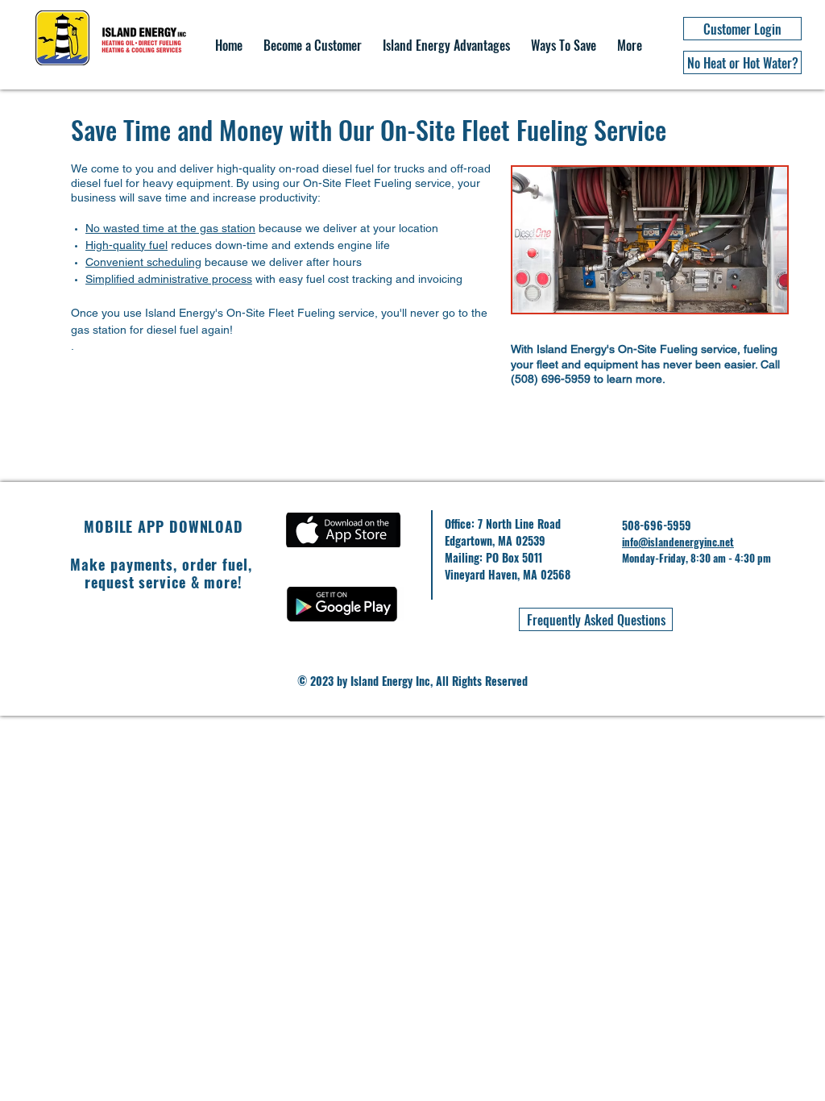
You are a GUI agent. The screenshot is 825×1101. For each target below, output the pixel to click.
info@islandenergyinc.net (678, 542)
